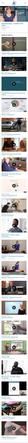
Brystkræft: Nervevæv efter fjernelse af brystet (13, 277)
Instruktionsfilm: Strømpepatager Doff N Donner (13, 53)
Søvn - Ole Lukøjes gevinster (8, 73)
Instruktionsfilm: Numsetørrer (9, 437)
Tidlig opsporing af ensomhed (9, 195)
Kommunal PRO (5, 356)
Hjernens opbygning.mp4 (7, 114)
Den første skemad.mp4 (7, 215)
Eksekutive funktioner (7, 317)
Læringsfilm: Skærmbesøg (8, 417)
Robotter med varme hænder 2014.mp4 (11, 154)
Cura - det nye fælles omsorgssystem (10, 134)
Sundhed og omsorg (5, 27)
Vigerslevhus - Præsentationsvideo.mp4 (11, 297)
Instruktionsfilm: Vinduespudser (9, 337)
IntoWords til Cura (6, 398)
